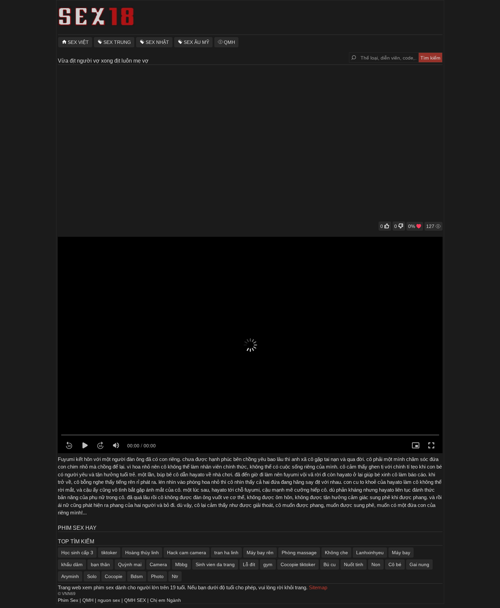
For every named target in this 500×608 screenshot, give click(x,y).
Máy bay (401, 552)
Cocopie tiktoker (298, 564)
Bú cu (329, 564)
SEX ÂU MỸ (196, 42)
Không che (336, 552)
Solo (92, 576)
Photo (157, 576)
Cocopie (113, 576)
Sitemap (318, 587)
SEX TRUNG (117, 42)
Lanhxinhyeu (370, 552)
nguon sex (109, 600)
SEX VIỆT (78, 42)
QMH (229, 42)
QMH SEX (135, 600)
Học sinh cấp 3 (77, 552)
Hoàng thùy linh (142, 552)
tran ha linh (226, 552)
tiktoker (109, 552)
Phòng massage (299, 552)
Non (375, 564)
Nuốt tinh (353, 564)
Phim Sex (68, 600)
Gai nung (419, 564)
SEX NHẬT (157, 42)
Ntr (175, 576)
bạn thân (100, 564)
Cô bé (394, 564)
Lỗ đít (249, 564)
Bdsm (137, 576)
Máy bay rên (260, 552)
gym (267, 564)
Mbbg (181, 564)
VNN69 (69, 593)
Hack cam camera (186, 552)
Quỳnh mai (129, 564)
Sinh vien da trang (215, 564)
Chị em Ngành (165, 600)
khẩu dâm (72, 564)
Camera (158, 564)
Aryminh (70, 576)
